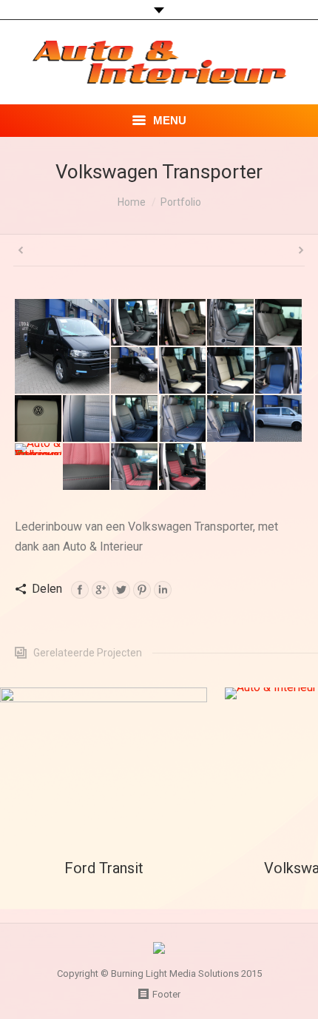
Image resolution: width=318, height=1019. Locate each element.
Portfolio (180, 202)
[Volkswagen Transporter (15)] (135, 371)
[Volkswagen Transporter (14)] (183, 371)
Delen (47, 589)
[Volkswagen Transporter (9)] (135, 419)
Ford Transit (103, 868)
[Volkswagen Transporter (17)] (231, 323)
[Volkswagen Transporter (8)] (183, 419)
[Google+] (100, 590)
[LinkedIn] (163, 590)
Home (132, 202)
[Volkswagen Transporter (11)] (39, 419)
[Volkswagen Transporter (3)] (135, 467)
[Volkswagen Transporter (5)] (39, 450)
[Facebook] (80, 590)
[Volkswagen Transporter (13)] (231, 371)
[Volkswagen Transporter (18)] (183, 323)
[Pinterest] (142, 590)
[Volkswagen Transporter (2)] (183, 467)
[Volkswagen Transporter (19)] (135, 323)
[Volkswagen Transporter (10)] (87, 419)
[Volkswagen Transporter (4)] (87, 467)
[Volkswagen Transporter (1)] (63, 346)
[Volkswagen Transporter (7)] (231, 419)
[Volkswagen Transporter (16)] (279, 323)
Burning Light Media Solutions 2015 (186, 973)
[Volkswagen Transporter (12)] (279, 371)
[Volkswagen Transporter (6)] (279, 419)
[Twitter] (121, 590)
